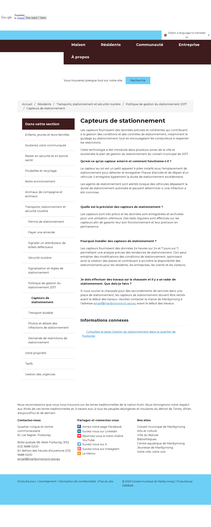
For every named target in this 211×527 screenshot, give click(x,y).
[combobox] (186, 35)
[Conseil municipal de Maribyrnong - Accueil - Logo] (32, 52)
